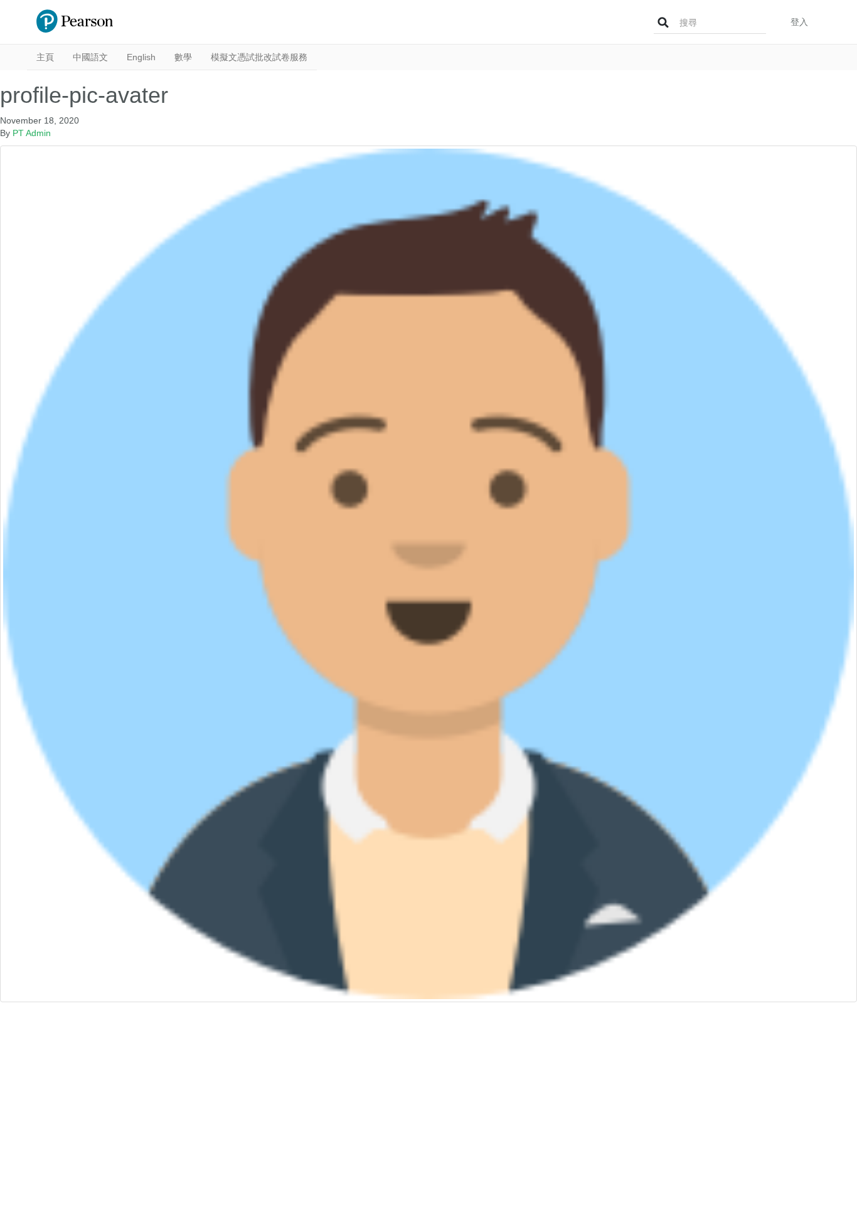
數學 (183, 57)
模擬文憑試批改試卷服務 (259, 57)
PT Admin (32, 133)
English (141, 57)
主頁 (45, 57)
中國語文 (90, 57)
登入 (799, 22)
